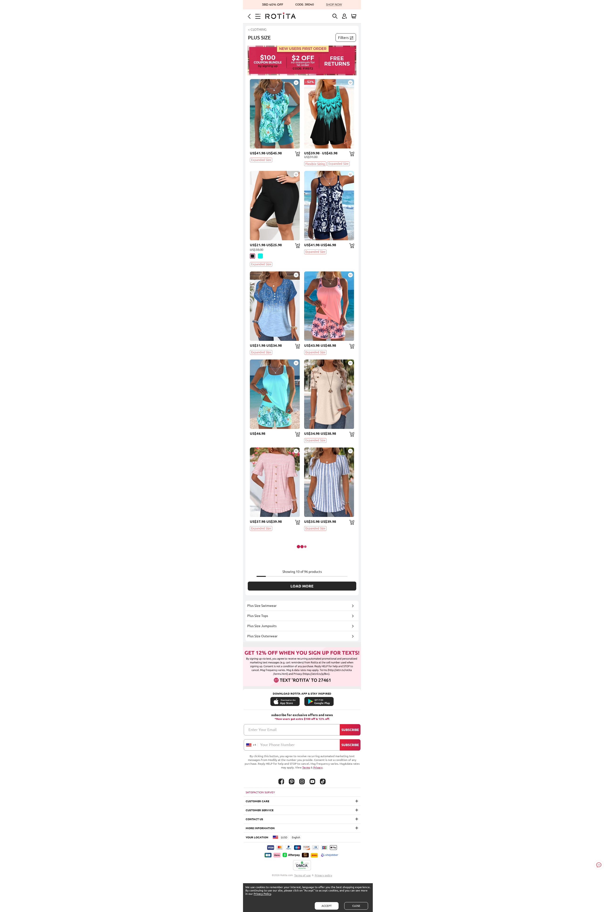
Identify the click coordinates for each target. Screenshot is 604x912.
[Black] (252, 256)
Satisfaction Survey (260, 792)
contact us (254, 819)
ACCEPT (327, 905)
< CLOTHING (257, 29)
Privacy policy (323, 875)
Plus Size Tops (257, 616)
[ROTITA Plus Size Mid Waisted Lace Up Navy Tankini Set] (329, 205)
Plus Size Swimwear (262, 606)
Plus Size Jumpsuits (262, 626)
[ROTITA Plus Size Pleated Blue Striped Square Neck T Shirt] (329, 482)
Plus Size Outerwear (262, 636)
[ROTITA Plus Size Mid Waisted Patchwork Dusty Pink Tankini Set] (329, 306)
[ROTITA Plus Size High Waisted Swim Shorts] (275, 205)
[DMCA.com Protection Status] (302, 865)
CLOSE (356, 905)
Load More (302, 586)
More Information (260, 828)
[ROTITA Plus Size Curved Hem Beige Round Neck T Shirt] (329, 394)
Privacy (318, 767)
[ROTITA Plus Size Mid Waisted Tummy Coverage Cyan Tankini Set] (275, 113)
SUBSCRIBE (350, 730)
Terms (306, 767)
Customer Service (259, 810)
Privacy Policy (262, 893)
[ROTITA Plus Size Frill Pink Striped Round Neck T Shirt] (275, 482)
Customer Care (257, 801)
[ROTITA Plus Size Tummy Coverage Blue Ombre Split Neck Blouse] (275, 306)
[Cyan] (260, 255)
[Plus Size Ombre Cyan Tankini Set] (329, 113)
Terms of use (302, 875)
